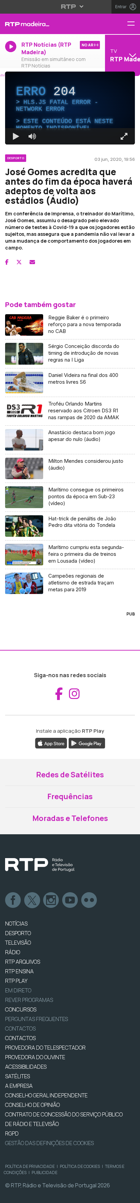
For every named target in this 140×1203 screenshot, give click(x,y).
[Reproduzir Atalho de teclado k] (11, 1195)
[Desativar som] (27, 1195)
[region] (70, 601)
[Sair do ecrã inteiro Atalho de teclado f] (129, 1195)
